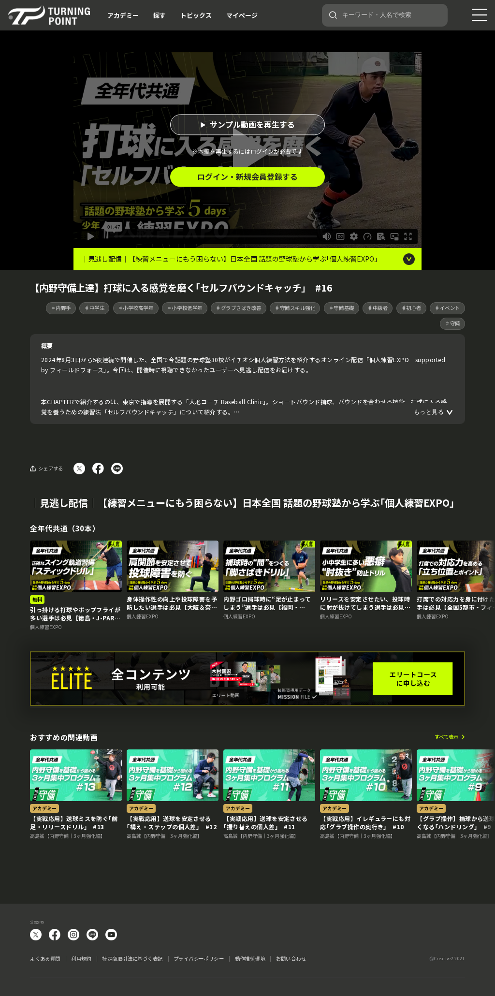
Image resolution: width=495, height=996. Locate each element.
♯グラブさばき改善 (239, 307)
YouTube (111, 934)
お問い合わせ (291, 958)
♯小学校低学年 (185, 307)
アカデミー (123, 15)
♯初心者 (411, 307)
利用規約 (81, 958)
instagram (73, 934)
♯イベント (447, 307)
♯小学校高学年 (136, 307)
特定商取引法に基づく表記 (132, 958)
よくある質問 (45, 958)
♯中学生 (94, 307)
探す (159, 15)
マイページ (242, 15)
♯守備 (452, 323)
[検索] (333, 15)
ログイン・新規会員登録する (247, 177)
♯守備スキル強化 (295, 307)
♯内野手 (61, 307)
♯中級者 (377, 307)
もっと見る (429, 412)
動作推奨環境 (250, 958)
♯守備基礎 (341, 307)
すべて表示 (446, 737)
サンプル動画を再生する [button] (252, 125)
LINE (92, 934)
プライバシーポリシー (199, 958)
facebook (54, 934)
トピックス (196, 15)
